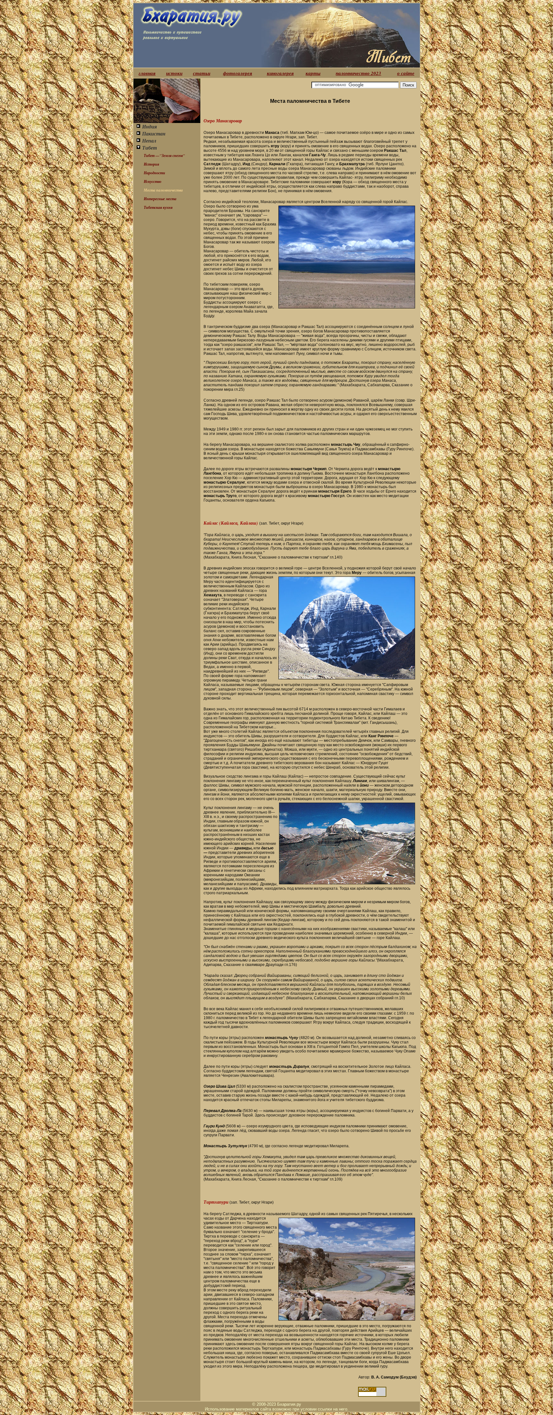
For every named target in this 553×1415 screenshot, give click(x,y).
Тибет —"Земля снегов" (164, 155)
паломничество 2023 (358, 73)
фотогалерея (237, 73)
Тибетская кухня (158, 207)
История (151, 164)
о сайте (405, 73)
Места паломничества (163, 190)
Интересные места (160, 198)
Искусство (152, 181)
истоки (174, 73)
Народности (154, 173)
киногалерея (280, 73)
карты (313, 73)
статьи (201, 73)
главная (147, 73)
